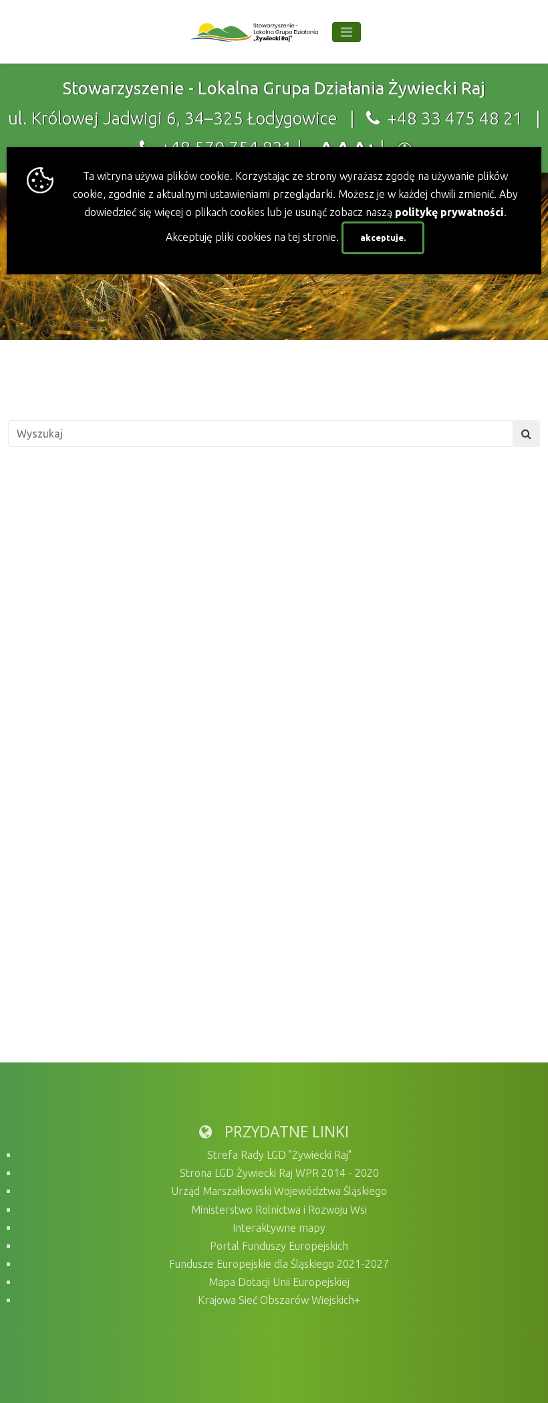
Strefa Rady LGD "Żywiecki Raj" (279, 1155)
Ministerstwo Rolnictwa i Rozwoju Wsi (279, 1210)
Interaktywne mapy (279, 1228)
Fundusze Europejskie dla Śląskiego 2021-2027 (279, 1264)
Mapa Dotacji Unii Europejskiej (279, 1282)
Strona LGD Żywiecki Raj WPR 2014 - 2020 (279, 1173)
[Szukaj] (526, 433)
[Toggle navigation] (346, 32)
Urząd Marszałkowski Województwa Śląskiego (279, 1191)
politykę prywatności (449, 212)
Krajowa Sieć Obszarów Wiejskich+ (279, 1300)
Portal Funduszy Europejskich (279, 1246)
